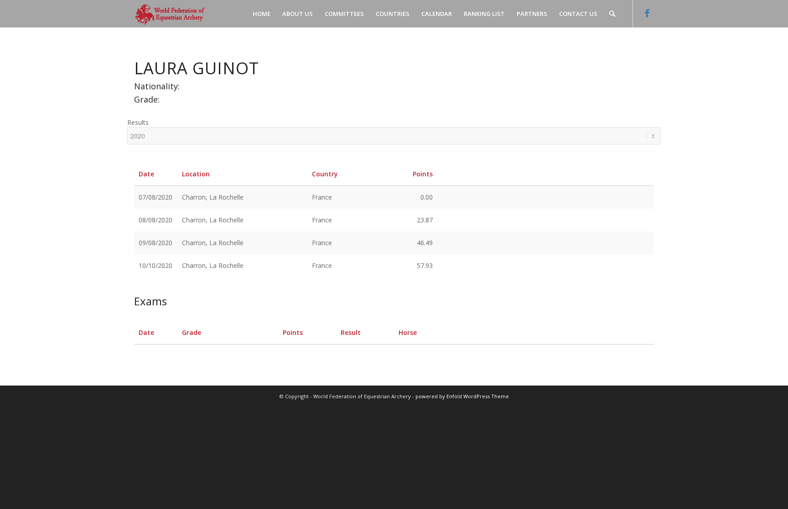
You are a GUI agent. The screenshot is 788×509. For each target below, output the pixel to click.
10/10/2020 (155, 265)
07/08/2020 (155, 197)
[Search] (612, 13)
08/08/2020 (155, 220)
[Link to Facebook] (647, 13)
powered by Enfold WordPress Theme (462, 396)
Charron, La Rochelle (213, 197)
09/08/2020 (155, 242)
